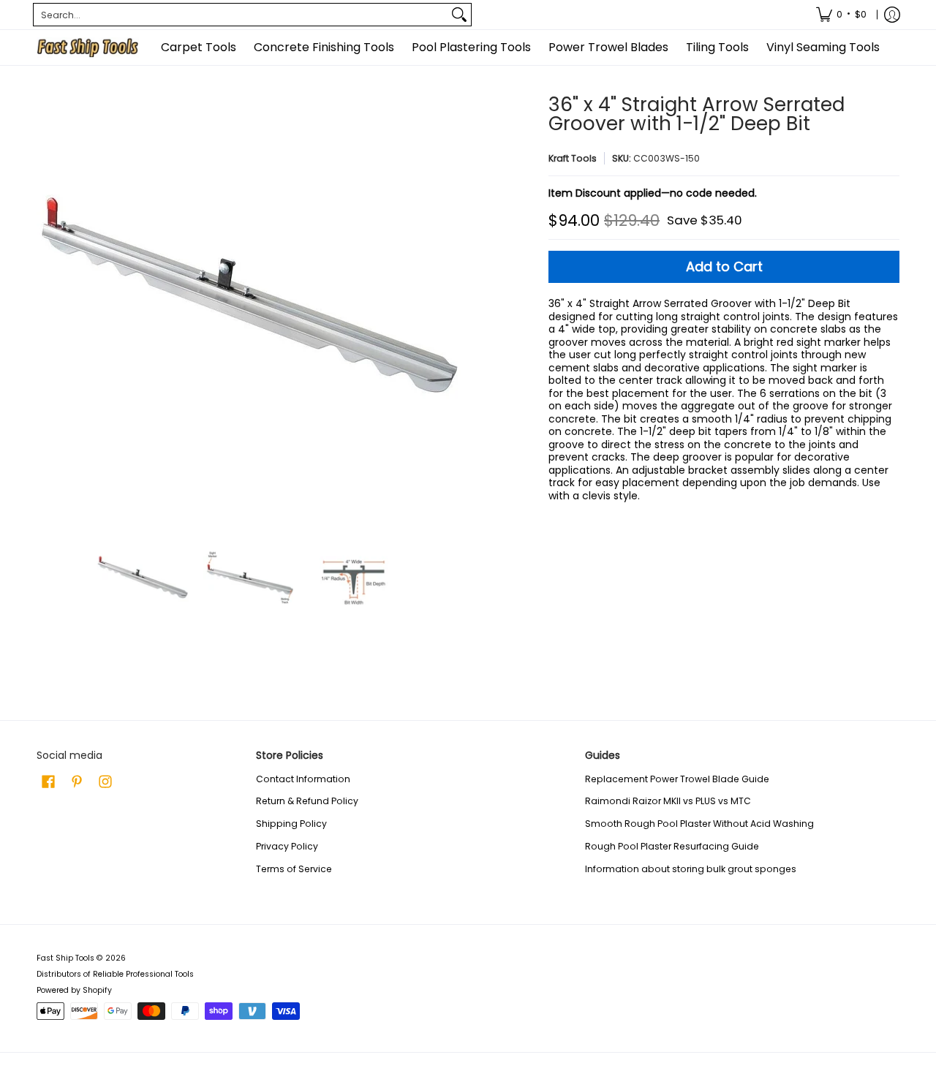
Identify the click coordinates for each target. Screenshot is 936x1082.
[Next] (450, 307)
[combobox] (241, 15)
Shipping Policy (291, 823)
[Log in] (892, 14)
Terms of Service (294, 869)
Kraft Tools (572, 158)
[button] (48, 781)
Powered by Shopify (74, 990)
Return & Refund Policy (307, 801)
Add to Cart (724, 266)
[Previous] (47, 307)
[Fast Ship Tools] (88, 47)
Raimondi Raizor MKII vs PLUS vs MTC (668, 801)
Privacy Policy (287, 846)
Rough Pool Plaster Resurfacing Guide (672, 846)
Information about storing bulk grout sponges (690, 869)
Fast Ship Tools (65, 958)
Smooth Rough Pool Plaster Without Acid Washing (699, 823)
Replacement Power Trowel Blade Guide (677, 779)
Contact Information (303, 779)
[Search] (459, 15)
